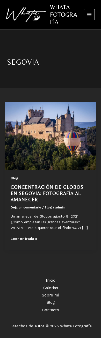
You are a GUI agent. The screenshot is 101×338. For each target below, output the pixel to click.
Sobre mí (50, 295)
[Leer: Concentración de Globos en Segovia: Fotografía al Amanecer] (50, 136)
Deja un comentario (26, 207)
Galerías (50, 288)
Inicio (50, 280)
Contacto (50, 310)
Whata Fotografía (63, 14)
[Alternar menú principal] (89, 14)
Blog (14, 178)
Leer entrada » (24, 239)
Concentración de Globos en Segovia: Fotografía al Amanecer (47, 193)
